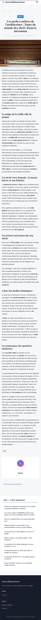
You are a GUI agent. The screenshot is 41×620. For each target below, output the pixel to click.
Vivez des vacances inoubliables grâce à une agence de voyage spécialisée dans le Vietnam (19, 514)
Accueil (4, 11)
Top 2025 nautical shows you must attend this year (19, 520)
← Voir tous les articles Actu (11, 484)
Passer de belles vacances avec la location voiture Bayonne (18, 564)
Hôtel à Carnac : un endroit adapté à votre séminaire (18, 539)
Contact (4, 608)
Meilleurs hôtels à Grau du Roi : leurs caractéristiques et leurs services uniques (18, 526)
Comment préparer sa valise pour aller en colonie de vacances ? (18, 551)
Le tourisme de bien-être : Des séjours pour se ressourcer (19, 558)
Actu (9, 11)
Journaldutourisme (13, 1)
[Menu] (37, 1)
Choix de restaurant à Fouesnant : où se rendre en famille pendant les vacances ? (19, 507)
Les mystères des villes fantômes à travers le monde (19, 533)
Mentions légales (7, 605)
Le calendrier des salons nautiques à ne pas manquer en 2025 (18, 545)
